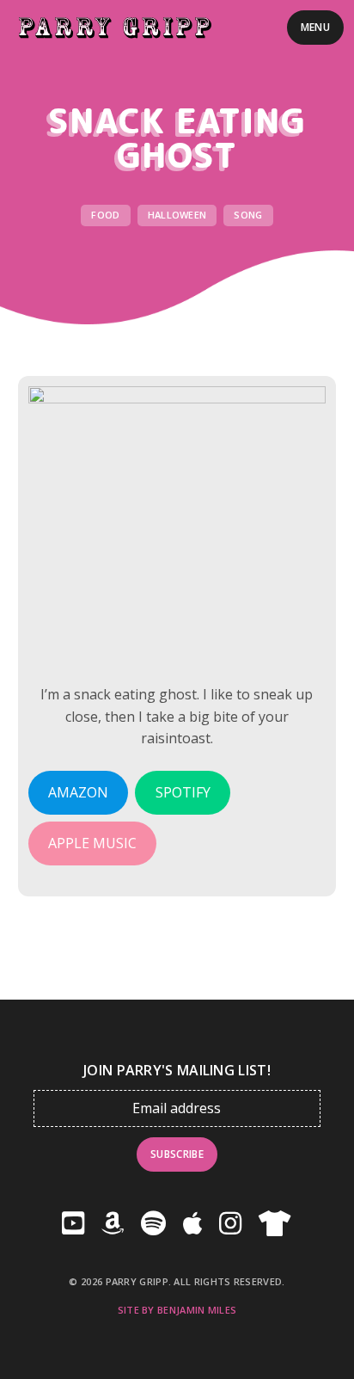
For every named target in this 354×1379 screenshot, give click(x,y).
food (105, 214)
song (248, 214)
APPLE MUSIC (92, 843)
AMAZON (78, 792)
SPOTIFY (183, 792)
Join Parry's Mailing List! (177, 1071)
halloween (177, 214)
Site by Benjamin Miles (177, 1309)
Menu (315, 27)
